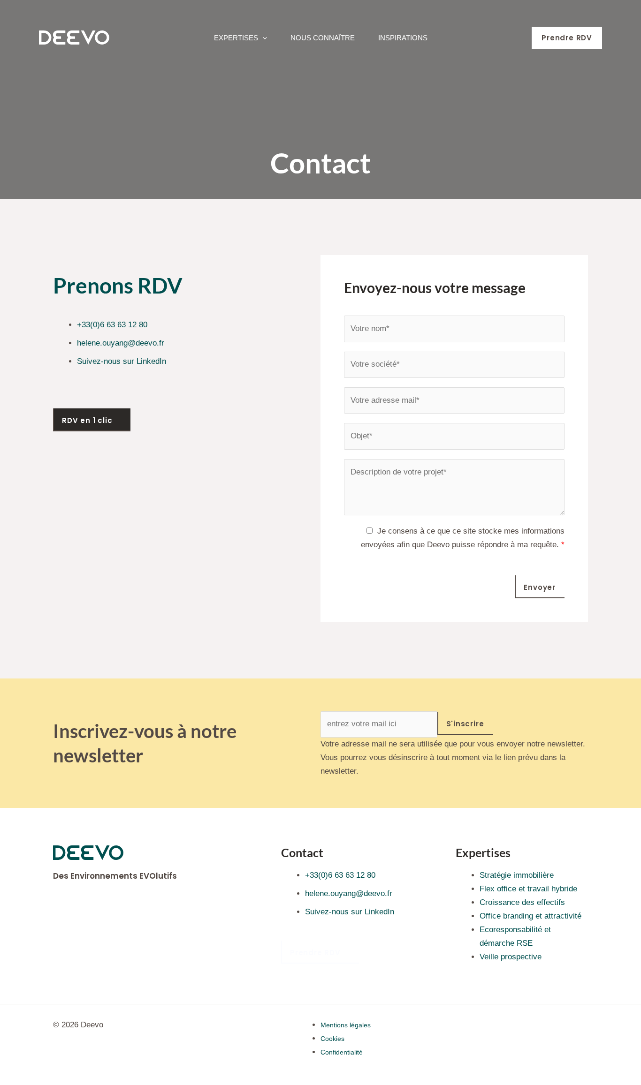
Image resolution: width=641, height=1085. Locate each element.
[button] (262, 37)
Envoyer (540, 587)
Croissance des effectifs (522, 902)
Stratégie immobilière (517, 875)
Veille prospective (511, 956)
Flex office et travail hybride (528, 888)
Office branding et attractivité (530, 916)
